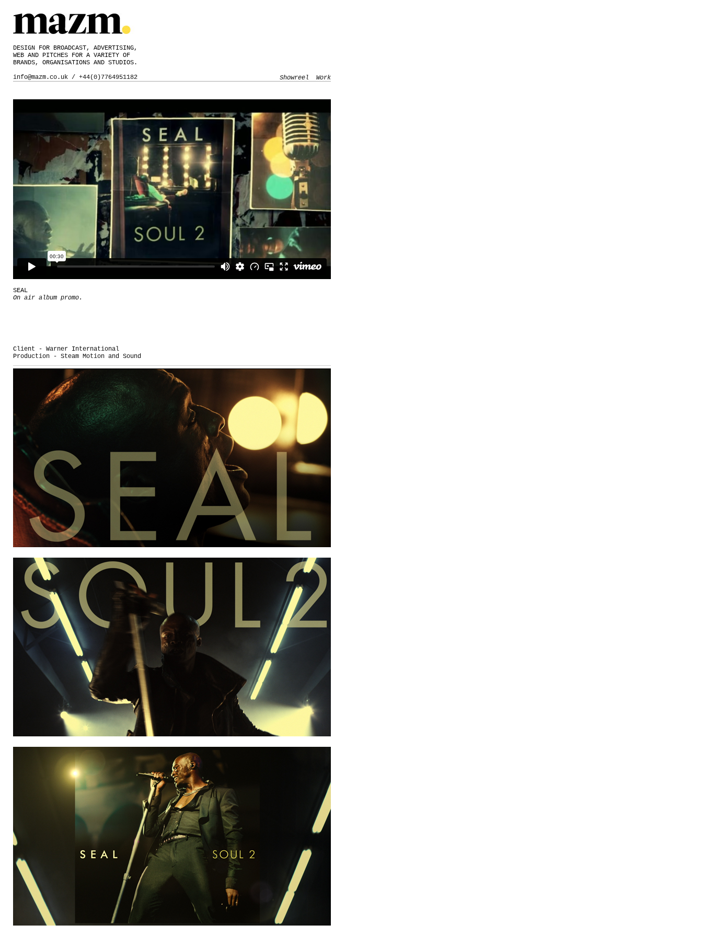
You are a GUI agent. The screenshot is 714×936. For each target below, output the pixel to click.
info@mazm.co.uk (40, 77)
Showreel (294, 78)
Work (323, 78)
